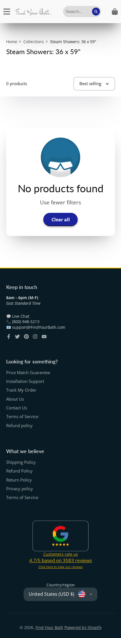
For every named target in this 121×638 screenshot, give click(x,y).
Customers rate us (60, 554)
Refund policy (19, 426)
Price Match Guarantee (28, 373)
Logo (34, 11)
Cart (114, 11)
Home (11, 41)
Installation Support (25, 381)
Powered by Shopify (83, 627)
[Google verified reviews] (60, 535)
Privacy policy (19, 489)
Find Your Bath (49, 627)
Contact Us (16, 408)
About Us (15, 399)
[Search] (96, 12)
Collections (33, 41)
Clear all (60, 220)
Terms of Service (22, 417)
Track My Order (21, 390)
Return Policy (19, 480)
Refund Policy (19, 471)
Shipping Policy (21, 462)
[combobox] (82, 11)
